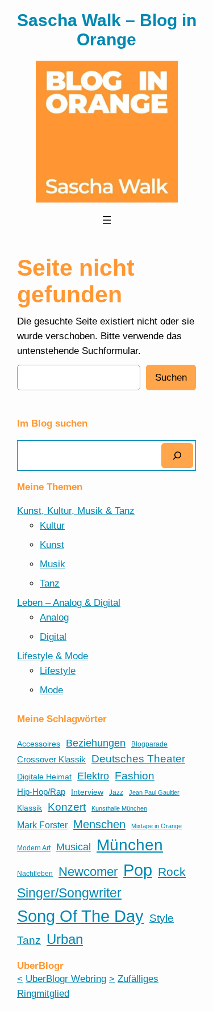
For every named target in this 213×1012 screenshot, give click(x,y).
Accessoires (38, 744)
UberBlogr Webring (66, 978)
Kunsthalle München (119, 808)
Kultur (52, 525)
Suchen (171, 377)
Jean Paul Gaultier (154, 792)
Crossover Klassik (51, 759)
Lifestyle (58, 670)
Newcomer (88, 872)
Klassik (29, 808)
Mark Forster (42, 825)
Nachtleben (35, 874)
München (130, 845)
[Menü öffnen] (107, 220)
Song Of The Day (80, 915)
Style (161, 918)
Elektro (93, 776)
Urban (65, 939)
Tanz (50, 583)
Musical (73, 847)
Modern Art (34, 848)
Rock (172, 871)
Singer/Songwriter (69, 893)
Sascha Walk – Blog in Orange (107, 30)
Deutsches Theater (138, 759)
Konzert (67, 807)
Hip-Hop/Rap (41, 791)
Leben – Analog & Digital (68, 602)
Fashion (134, 776)
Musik (52, 564)
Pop (137, 870)
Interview (87, 792)
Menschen (99, 824)
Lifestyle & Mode (52, 656)
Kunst (52, 544)
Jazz (116, 792)
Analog (54, 617)
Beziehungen (96, 743)
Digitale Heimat (44, 777)
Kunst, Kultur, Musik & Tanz (76, 510)
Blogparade (149, 744)
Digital (53, 636)
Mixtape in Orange (156, 826)
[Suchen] (177, 455)
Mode (51, 690)
